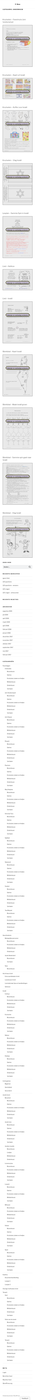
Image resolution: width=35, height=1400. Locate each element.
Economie (8, 1014)
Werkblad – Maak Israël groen (15, 404)
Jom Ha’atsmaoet (10, 693)
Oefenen (7, 987)
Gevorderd (8, 1091)
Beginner (8, 1084)
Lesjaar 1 (7, 1281)
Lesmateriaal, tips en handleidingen (16, 983)
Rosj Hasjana (9, 789)
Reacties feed (7, 1380)
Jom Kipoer (8, 717)
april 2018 (6, 625)
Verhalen (10, 689)
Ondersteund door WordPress (11, 1395)
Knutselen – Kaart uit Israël (14, 75)
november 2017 (8, 640)
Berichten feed (7, 1376)
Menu (18, 4)
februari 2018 (7, 629)
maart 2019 (6, 622)
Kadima (5, 1274)
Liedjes (9, 1152)
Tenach (5, 1292)
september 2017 (8, 647)
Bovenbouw (11, 671)
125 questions (7, 582)
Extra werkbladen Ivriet (12, 976)
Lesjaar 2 (8, 1284)
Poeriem (7, 765)
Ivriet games (7, 1081)
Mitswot (7, 1205)
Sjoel (6, 1250)
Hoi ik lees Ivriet (8, 973)
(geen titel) (6, 578)
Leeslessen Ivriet (10, 980)
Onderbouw (10, 685)
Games (9, 675)
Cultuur (7, 994)
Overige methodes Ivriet (10, 1289)
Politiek (7, 1056)
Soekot (7, 886)
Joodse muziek (9, 1146)
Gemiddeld (8, 1087)
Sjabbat (7, 838)
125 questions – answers (10, 585)
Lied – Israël (7, 298)
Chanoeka (8, 668)
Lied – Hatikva (8, 266)
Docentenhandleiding (12, 1277)
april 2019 (6, 618)
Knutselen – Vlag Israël (12, 160)
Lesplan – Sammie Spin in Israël (16, 213)
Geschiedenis (7, 935)
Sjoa (6, 966)
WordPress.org (7, 1383)
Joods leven (6, 1095)
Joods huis (8, 1122)
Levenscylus (9, 1163)
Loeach (7, 1184)
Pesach (7, 741)
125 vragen (6, 589)
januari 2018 (6, 633)
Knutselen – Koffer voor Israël (15, 107)
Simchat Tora (9, 813)
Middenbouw (11, 682)
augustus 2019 (7, 611)
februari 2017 (7, 655)
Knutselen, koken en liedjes (15, 678)
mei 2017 (6, 651)
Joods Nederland (10, 955)
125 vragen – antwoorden (11, 593)
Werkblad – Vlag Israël (12, 513)
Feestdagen (6, 666)
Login (4, 1372)
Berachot (8, 1098)
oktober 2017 (7, 644)
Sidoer (7, 1225)
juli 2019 (5, 615)
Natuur (7, 1035)
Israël (4, 991)
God (6, 1295)
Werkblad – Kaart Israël (12, 351)
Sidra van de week (10, 1319)
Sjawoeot (8, 862)
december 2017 (8, 636)
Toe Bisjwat (8, 910)
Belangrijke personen (11, 938)
